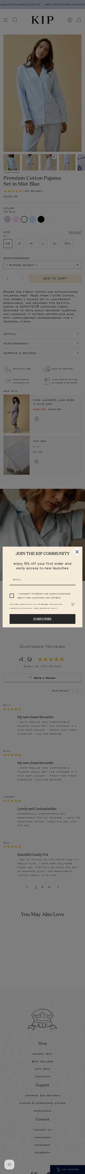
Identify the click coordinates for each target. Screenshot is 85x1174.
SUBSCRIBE (42, 618)
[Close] (77, 552)
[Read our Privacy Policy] (72, 604)
